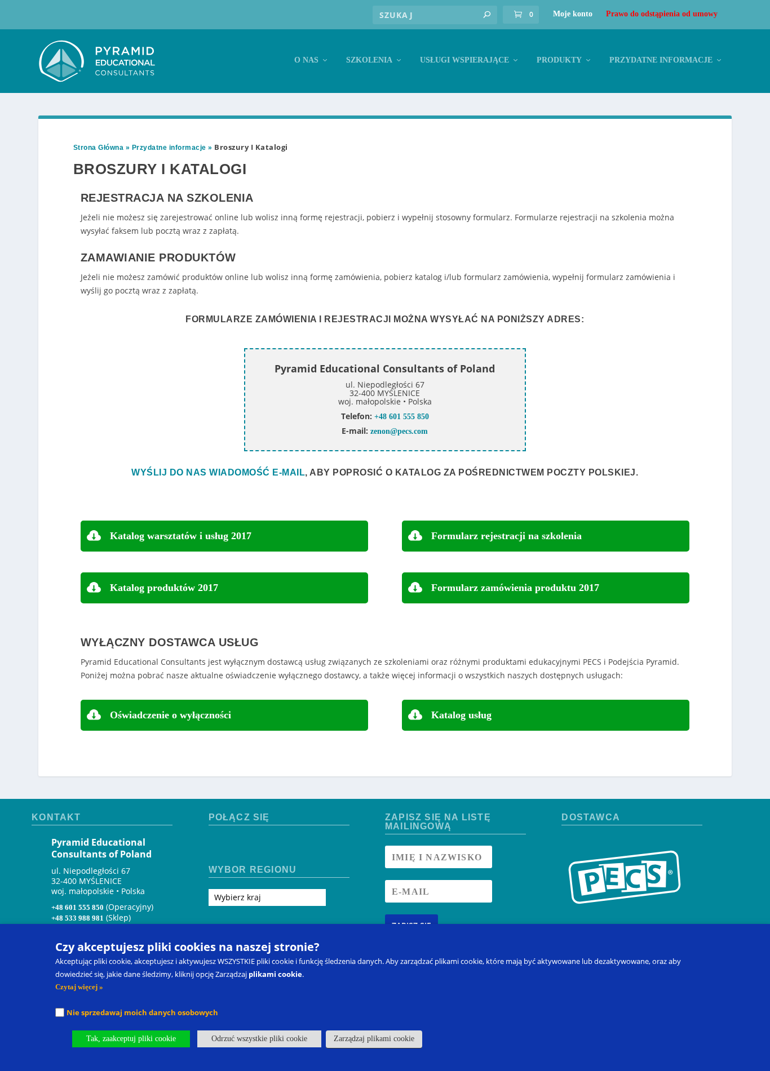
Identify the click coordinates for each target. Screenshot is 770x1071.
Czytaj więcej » (79, 987)
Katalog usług (461, 715)
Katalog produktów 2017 (164, 587)
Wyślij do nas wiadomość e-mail (218, 472)
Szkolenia (369, 60)
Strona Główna (98, 148)
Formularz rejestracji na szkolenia (506, 535)
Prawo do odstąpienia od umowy (662, 14)
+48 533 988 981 (77, 918)
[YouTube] (258, 846)
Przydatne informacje (661, 60)
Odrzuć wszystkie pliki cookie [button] (259, 1038)
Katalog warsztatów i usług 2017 (180, 535)
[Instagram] (237, 846)
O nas (306, 60)
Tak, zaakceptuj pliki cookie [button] (131, 1038)
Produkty (559, 60)
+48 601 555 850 (401, 416)
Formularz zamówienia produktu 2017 (515, 587)
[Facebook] (218, 846)
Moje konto (572, 14)
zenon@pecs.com (399, 431)
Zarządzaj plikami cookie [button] (374, 1038)
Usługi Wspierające (464, 60)
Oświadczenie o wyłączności (170, 715)
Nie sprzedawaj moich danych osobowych (142, 1012)
